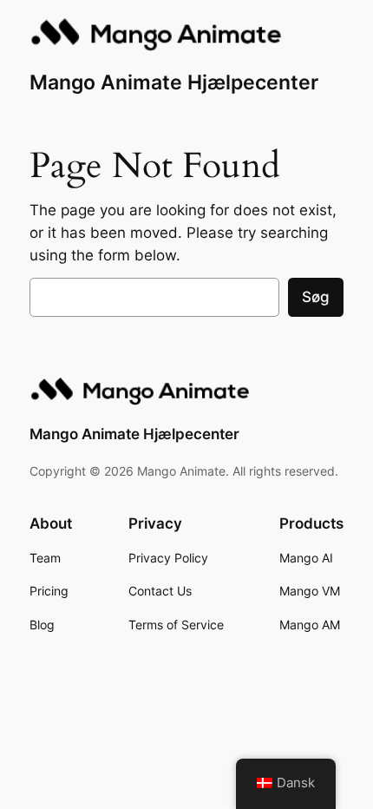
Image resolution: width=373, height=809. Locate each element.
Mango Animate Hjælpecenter (173, 82)
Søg (316, 297)
